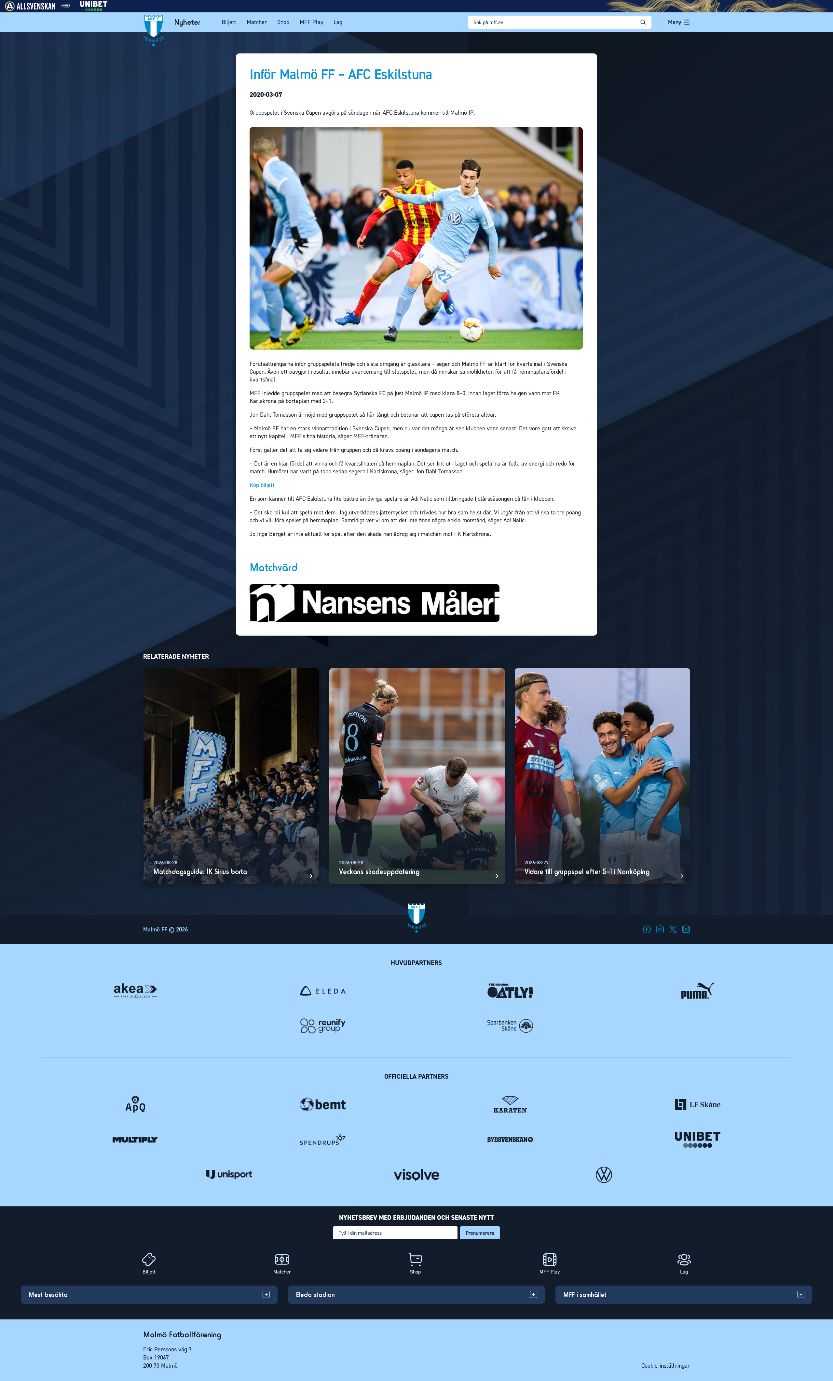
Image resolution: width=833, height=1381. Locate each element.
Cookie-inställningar (665, 1366)
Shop (283, 22)
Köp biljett (262, 485)
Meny (674, 22)
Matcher (257, 22)
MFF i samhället (585, 1294)
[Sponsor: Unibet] (93, 9)
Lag (338, 22)
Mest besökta (48, 1294)
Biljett (229, 22)
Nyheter (187, 22)
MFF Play (311, 22)
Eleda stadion (315, 1294)
